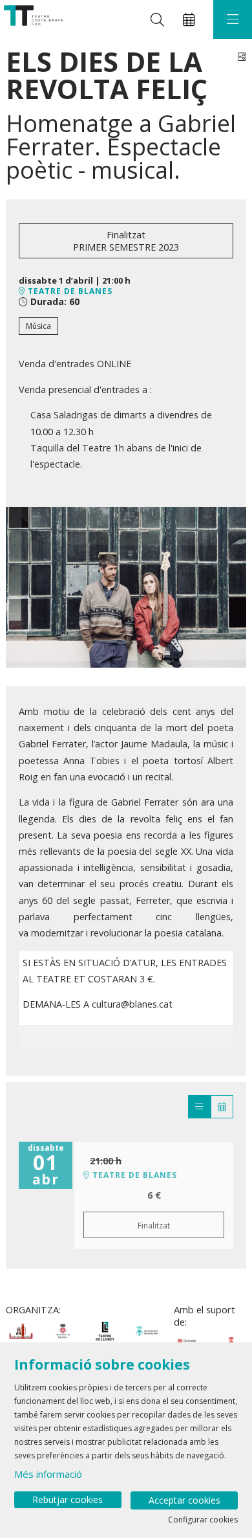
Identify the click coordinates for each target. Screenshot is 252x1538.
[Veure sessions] (199, 1106)
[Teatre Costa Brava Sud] (32, 20)
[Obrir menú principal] (232, 19)
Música (38, 326)
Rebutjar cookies (67, 1499)
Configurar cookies (203, 1520)
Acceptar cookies (184, 1500)
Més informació (48, 1473)
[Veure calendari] (222, 1106)
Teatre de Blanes (68, 291)
